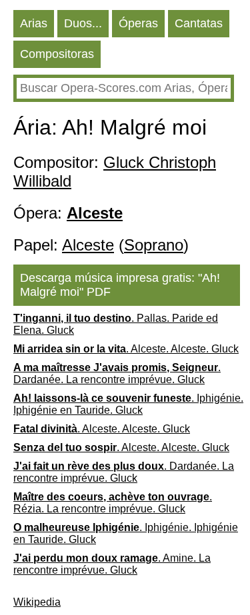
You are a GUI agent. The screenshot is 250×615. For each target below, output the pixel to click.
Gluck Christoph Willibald (114, 171)
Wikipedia (37, 602)
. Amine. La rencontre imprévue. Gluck (112, 564)
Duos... (83, 23)
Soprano (153, 245)
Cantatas (199, 23)
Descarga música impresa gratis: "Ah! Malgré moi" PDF (120, 285)
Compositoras (57, 54)
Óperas (138, 23)
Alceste (88, 245)
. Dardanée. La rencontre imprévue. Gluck (117, 373)
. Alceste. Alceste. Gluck (126, 348)
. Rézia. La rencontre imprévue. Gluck (112, 502)
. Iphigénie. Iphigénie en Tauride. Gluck (128, 404)
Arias (33, 23)
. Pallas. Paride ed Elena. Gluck (115, 324)
